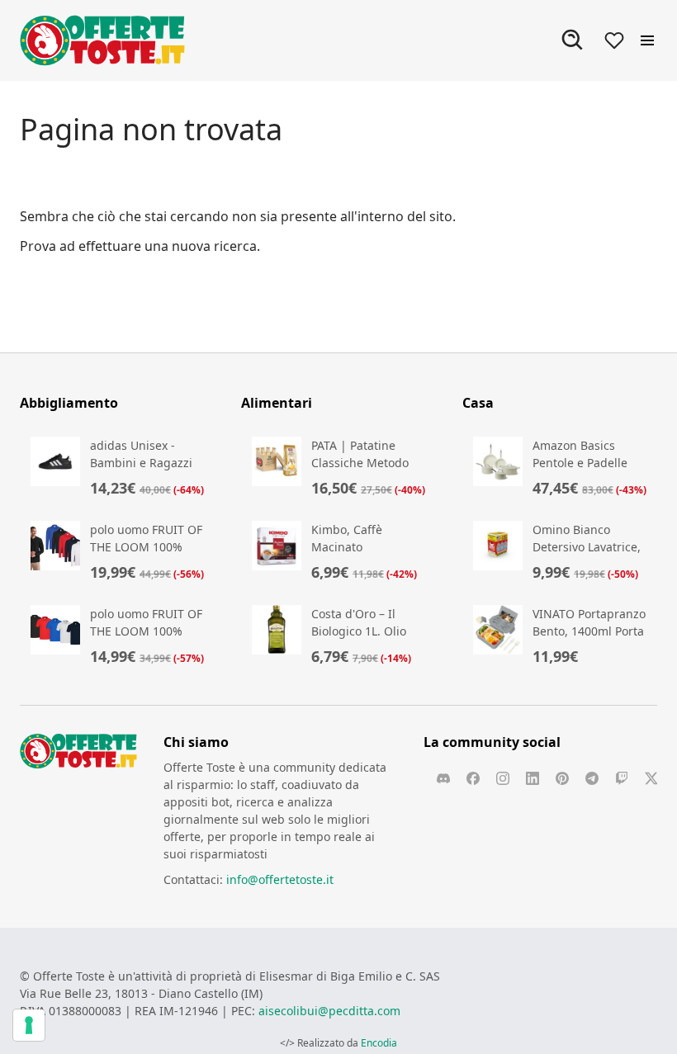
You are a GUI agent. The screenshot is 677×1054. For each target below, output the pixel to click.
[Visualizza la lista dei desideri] (614, 40)
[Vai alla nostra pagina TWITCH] (621, 778)
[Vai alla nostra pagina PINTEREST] (562, 778)
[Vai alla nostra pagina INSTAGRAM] (503, 778)
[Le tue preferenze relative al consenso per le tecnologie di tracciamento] (29, 1025)
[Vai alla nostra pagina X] (651, 778)
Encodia (379, 1043)
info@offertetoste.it (280, 879)
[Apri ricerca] (573, 40)
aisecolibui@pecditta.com (329, 1011)
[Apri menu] (647, 40)
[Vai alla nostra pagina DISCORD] (443, 778)
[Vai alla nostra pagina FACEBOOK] (473, 778)
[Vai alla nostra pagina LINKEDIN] (532, 778)
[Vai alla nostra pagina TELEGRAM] (592, 778)
